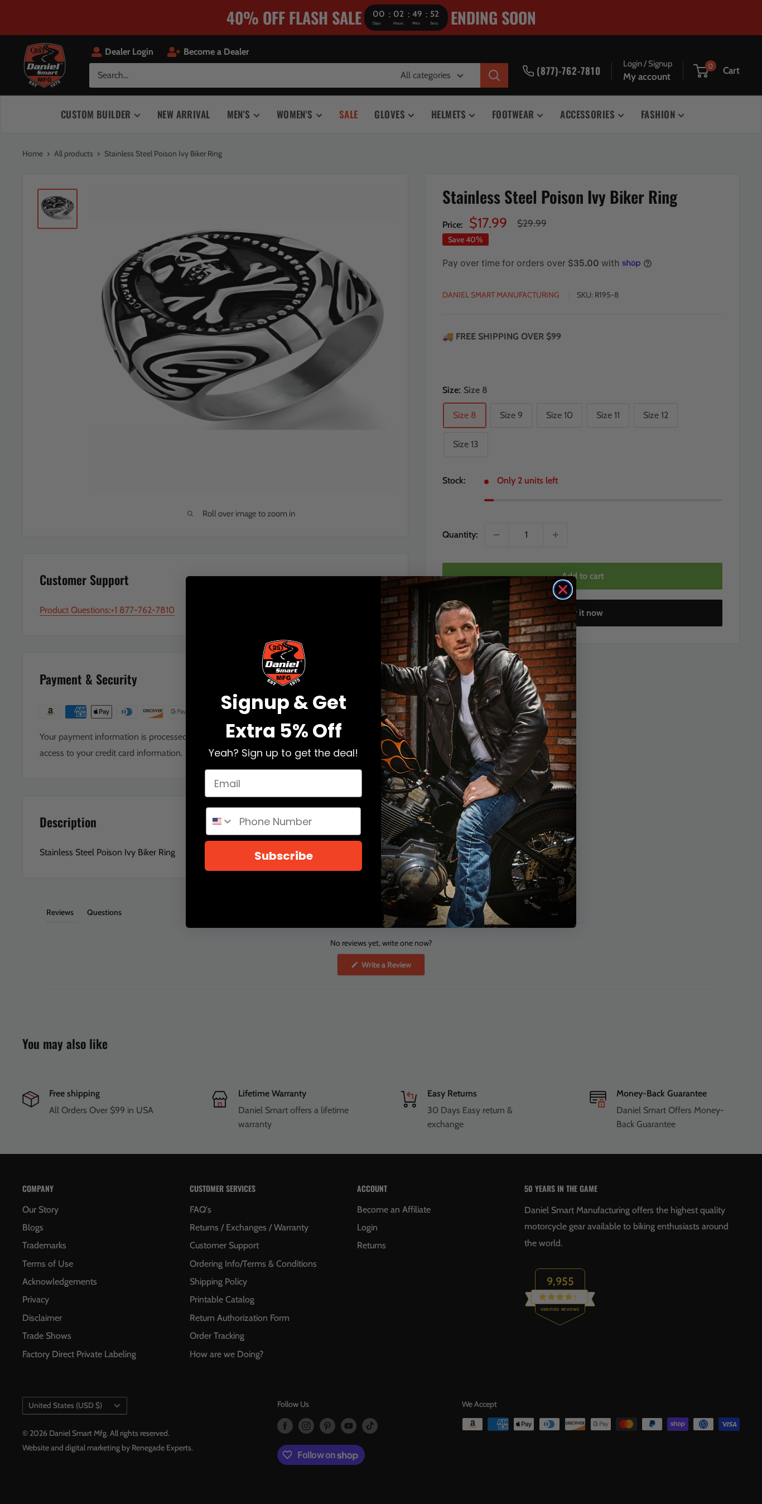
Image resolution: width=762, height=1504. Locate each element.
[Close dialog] (563, 589)
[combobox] (220, 821)
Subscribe (283, 856)
